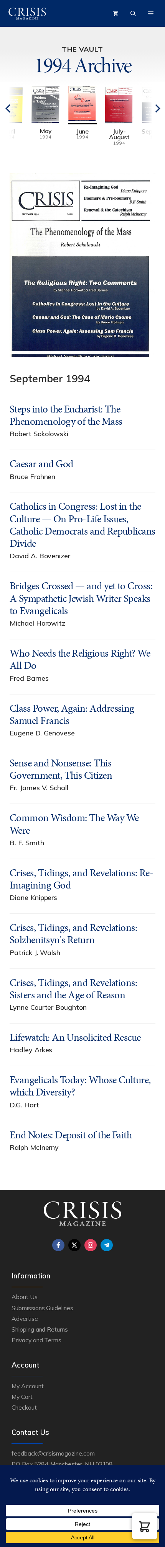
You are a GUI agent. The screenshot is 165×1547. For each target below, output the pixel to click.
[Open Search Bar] (133, 13)
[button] (144, 1526)
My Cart (22, 1396)
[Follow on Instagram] (90, 1245)
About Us (25, 1297)
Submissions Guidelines (42, 1308)
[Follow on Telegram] (107, 1245)
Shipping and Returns (40, 1329)
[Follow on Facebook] (58, 1245)
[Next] (144, 120)
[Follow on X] (74, 1245)
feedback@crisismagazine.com (53, 1453)
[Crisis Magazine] (27, 13)
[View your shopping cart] (115, 13)
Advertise (25, 1318)
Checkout (24, 1407)
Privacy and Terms (36, 1340)
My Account (28, 1386)
